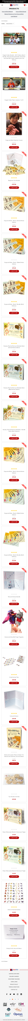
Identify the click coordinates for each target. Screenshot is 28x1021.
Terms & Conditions (14, 986)
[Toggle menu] (4, 5)
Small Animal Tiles (14, 677)
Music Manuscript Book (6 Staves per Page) (14, 871)
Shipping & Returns (14, 973)
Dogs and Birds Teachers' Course (14, 140)
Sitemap (23, 1019)
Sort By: (3, 23)
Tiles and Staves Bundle (14, 596)
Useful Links (14, 981)
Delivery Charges (14, 976)
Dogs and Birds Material (7, 11)
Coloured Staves (14, 716)
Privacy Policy (14, 984)
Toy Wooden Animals (14, 796)
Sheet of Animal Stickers (14, 909)
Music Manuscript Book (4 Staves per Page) (14, 832)
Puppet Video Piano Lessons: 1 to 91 (14, 100)
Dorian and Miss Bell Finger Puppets (14, 637)
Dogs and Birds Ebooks (21, 11)
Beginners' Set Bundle (14, 180)
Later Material (14, 16)
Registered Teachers (14, 979)
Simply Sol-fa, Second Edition (14, 948)
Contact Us (14, 989)
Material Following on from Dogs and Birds (14, 14)
